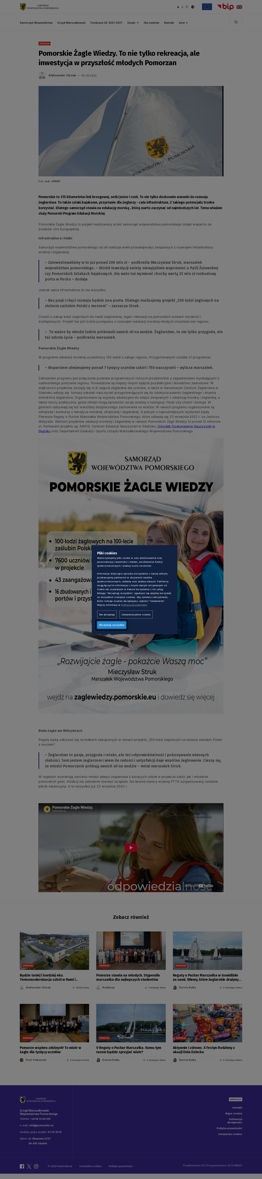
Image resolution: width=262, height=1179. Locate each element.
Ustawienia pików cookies (136, 614)
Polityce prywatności (134, 604)
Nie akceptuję (107, 614)
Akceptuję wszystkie (111, 624)
